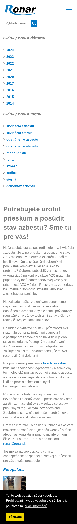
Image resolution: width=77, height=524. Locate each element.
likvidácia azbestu (20, 126)
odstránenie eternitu (22, 146)
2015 (10, 97)
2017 (10, 83)
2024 (10, 50)
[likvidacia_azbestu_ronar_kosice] (14, 487)
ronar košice (16, 153)
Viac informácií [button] (36, 506)
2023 (10, 57)
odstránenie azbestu (22, 139)
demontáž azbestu (20, 186)
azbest (11, 166)
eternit (11, 179)
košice (11, 173)
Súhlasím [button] (15, 516)
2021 (10, 70)
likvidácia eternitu (20, 133)
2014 (10, 103)
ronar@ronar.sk (14, 443)
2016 (10, 90)
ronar (10, 159)
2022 (10, 63)
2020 (10, 77)
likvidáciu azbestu (56, 363)
